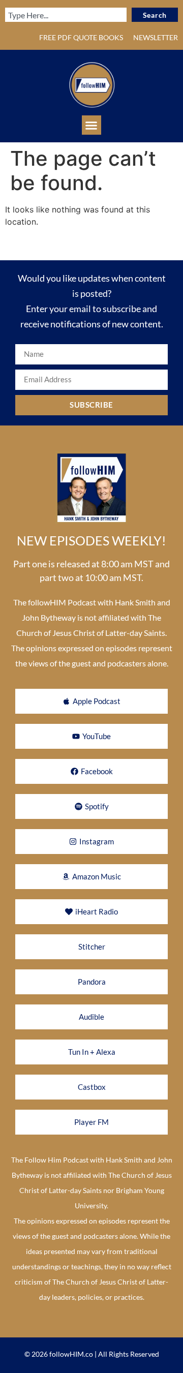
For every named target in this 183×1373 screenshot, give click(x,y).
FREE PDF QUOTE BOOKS (81, 37)
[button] (91, 125)
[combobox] (66, 15)
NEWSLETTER (155, 37)
